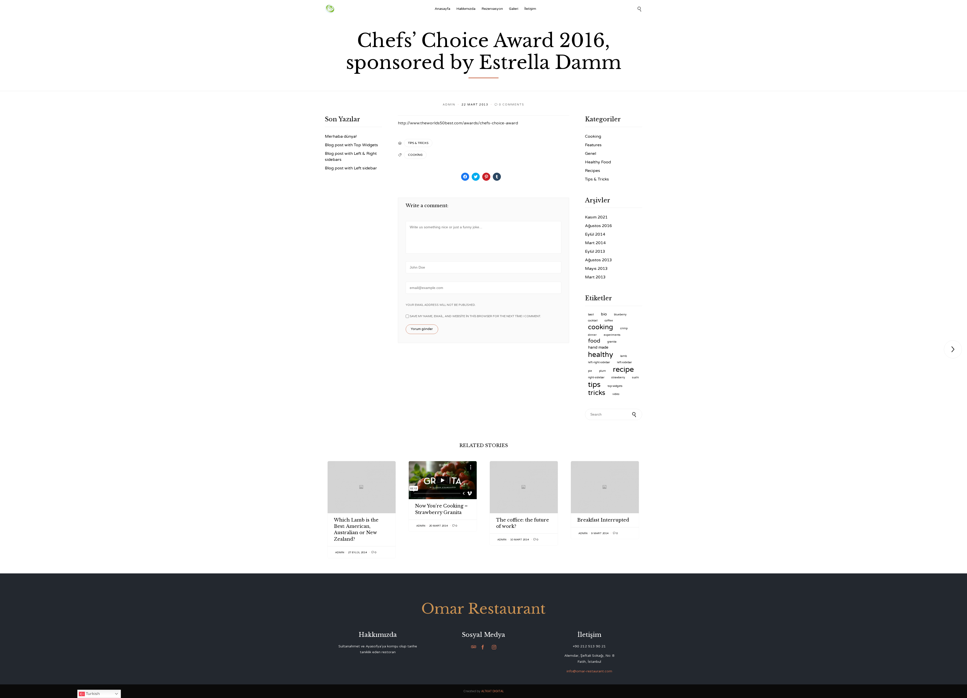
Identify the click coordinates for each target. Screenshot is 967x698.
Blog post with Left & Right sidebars (351, 156)
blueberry (620, 314)
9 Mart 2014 (599, 533)
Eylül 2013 (595, 251)
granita (611, 341)
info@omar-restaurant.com (589, 671)
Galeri (513, 9)
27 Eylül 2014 (357, 552)
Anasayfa (442, 9)
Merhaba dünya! (341, 136)
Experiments (612, 335)
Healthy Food (598, 162)
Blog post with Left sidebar (351, 168)
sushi (635, 377)
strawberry (618, 377)
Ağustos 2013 (598, 260)
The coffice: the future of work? (522, 523)
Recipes (592, 170)
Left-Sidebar (624, 362)
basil (591, 314)
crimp (624, 328)
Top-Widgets (615, 386)
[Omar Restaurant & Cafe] (330, 9)
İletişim (530, 9)
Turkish (92, 693)
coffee (609, 320)
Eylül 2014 (595, 234)
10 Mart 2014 (519, 539)
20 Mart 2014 (438, 525)
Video (615, 394)
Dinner (592, 335)
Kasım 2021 (596, 217)
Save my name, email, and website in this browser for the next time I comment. (475, 316)
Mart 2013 (595, 277)
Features (593, 145)
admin (449, 104)
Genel (590, 153)
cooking (415, 155)
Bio (604, 314)
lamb (623, 356)
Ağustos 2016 (598, 225)
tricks (596, 393)
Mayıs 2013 (596, 268)
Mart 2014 (595, 242)
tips (594, 384)
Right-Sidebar (596, 377)
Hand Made (598, 347)
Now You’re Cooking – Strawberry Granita (441, 509)
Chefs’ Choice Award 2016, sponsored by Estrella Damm (483, 51)
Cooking (593, 136)
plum (602, 371)
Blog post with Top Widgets (351, 145)
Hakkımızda (465, 9)
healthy (600, 354)
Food (594, 341)
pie (590, 371)
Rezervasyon (492, 9)
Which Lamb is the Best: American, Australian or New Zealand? (356, 529)
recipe (623, 369)
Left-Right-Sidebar (599, 362)
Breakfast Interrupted (603, 520)
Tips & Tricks (418, 143)
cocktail (593, 320)
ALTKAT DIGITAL (492, 691)
